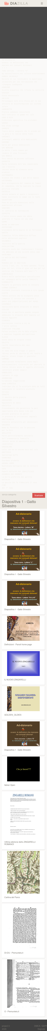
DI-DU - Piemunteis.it (13, 952)
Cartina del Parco (12, 897)
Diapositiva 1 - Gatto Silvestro (17, 539)
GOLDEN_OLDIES (12, 714)
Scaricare (38, 495)
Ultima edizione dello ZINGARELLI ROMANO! (19, 843)
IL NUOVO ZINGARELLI (15, 679)
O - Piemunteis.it (11, 1011)
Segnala (41, 1028)
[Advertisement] (23, 33)
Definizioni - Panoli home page (18, 644)
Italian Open (9, 785)
